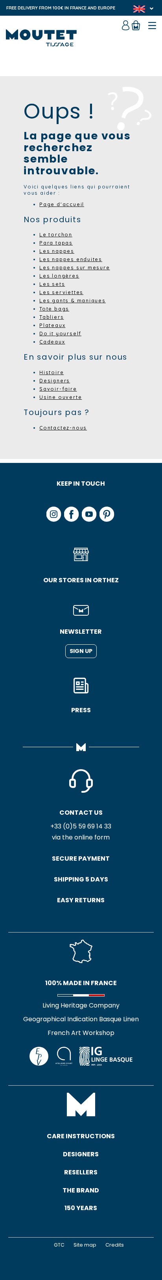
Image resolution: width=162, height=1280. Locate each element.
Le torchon (55, 234)
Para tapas (56, 243)
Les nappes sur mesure (74, 267)
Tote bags (54, 308)
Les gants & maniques (72, 300)
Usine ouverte (60, 397)
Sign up (81, 651)
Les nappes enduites (70, 259)
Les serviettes (61, 292)
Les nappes (56, 251)
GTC (59, 1245)
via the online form (81, 837)
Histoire (51, 372)
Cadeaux (52, 341)
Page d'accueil (61, 204)
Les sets (52, 284)
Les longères (59, 275)
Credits (114, 1245)
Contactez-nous (63, 427)
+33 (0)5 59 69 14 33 (80, 826)
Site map (85, 1245)
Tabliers (51, 317)
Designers (54, 380)
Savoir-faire (58, 389)
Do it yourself (60, 333)
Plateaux (52, 325)
